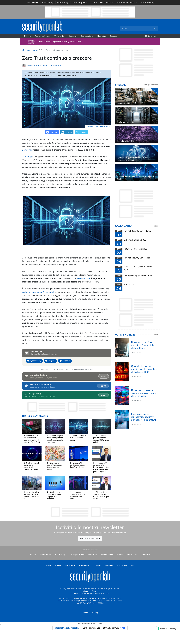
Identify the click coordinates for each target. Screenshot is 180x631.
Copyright (97, 565)
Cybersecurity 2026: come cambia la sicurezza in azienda (133, 158)
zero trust (66, 361)
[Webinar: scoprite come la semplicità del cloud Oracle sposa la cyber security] (55, 426)
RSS (132, 565)
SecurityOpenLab (80, 2)
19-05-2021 (56, 65)
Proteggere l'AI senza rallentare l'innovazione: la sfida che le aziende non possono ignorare (101, 467)
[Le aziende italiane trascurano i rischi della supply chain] (78, 483)
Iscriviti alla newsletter (90, 538)
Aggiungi (103, 386)
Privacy (95, 612)
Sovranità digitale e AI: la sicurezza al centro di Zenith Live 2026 (31, 495)
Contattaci (122, 565)
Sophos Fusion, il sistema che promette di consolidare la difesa (31, 466)
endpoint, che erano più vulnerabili (38, 292)
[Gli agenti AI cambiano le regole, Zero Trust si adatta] (78, 453)
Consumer (72, 36)
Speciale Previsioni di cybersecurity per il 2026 (135, 177)
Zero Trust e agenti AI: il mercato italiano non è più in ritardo (54, 466)
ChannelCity (48, 2)
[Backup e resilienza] (136, 115)
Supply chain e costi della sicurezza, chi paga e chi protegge (54, 495)
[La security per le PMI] (136, 96)
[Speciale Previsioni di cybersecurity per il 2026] (136, 172)
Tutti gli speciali (150, 84)
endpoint (51, 361)
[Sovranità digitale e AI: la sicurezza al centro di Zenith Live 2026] (32, 483)
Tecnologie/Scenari (42, 36)
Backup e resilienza (125, 122)
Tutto (155, 226)
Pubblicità (109, 565)
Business (113, 36)
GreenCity (92, 554)
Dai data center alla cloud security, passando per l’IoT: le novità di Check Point (32, 438)
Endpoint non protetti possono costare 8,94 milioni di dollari (101, 438)
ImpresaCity (62, 2)
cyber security (35, 361)
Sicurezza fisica (87, 36)
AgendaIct (145, 554)
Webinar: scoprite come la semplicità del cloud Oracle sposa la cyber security (55, 438)
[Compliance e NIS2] (136, 134)
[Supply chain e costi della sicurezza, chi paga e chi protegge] (55, 483)
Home (28, 36)
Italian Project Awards (127, 2)
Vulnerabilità (59, 36)
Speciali (58, 565)
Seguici (103, 395)
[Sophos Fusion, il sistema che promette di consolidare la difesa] (32, 453)
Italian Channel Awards (102, 2)
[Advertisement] (90, 512)
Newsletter (151, 36)
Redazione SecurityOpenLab (37, 65)
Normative (101, 36)
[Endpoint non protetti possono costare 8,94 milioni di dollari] (101, 426)
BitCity (33, 554)
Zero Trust (27, 150)
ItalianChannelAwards (127, 554)
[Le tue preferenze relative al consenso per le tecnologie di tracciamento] (167, 628)
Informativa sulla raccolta (67, 628)
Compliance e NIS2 (125, 141)
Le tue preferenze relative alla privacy (101, 628)
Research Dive (83, 278)
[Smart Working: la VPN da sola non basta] (78, 426)
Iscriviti (103, 376)
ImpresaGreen (107, 554)
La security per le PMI (126, 103)
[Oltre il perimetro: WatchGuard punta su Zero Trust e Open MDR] (101, 483)
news (35, 50)
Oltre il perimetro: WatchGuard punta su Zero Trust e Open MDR (101, 495)
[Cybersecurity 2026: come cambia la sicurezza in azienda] (136, 153)
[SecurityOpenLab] (42, 26)
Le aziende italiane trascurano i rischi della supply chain (77, 495)
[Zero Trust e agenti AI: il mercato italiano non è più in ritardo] (55, 453)
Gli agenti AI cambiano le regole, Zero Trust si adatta (77, 465)
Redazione (84, 565)
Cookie (85, 612)
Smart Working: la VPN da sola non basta (78, 437)
